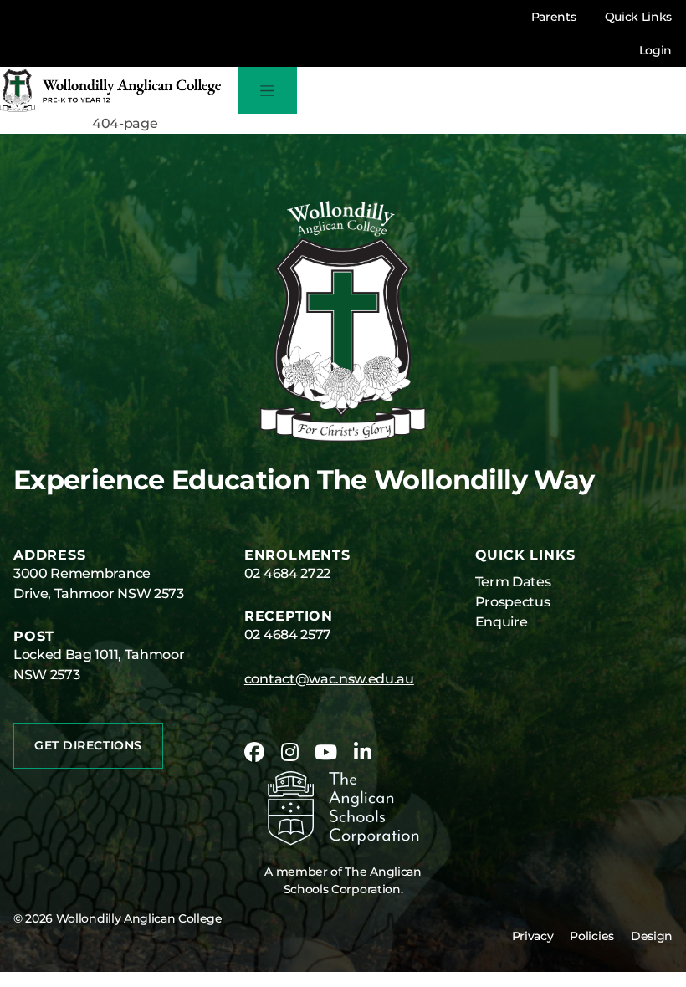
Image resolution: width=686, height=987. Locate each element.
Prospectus (512, 602)
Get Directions (88, 745)
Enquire (501, 622)
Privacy (533, 936)
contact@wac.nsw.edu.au (329, 679)
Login (655, 50)
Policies (591, 936)
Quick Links (638, 16)
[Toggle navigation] (267, 90)
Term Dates (513, 582)
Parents (553, 16)
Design (652, 936)
